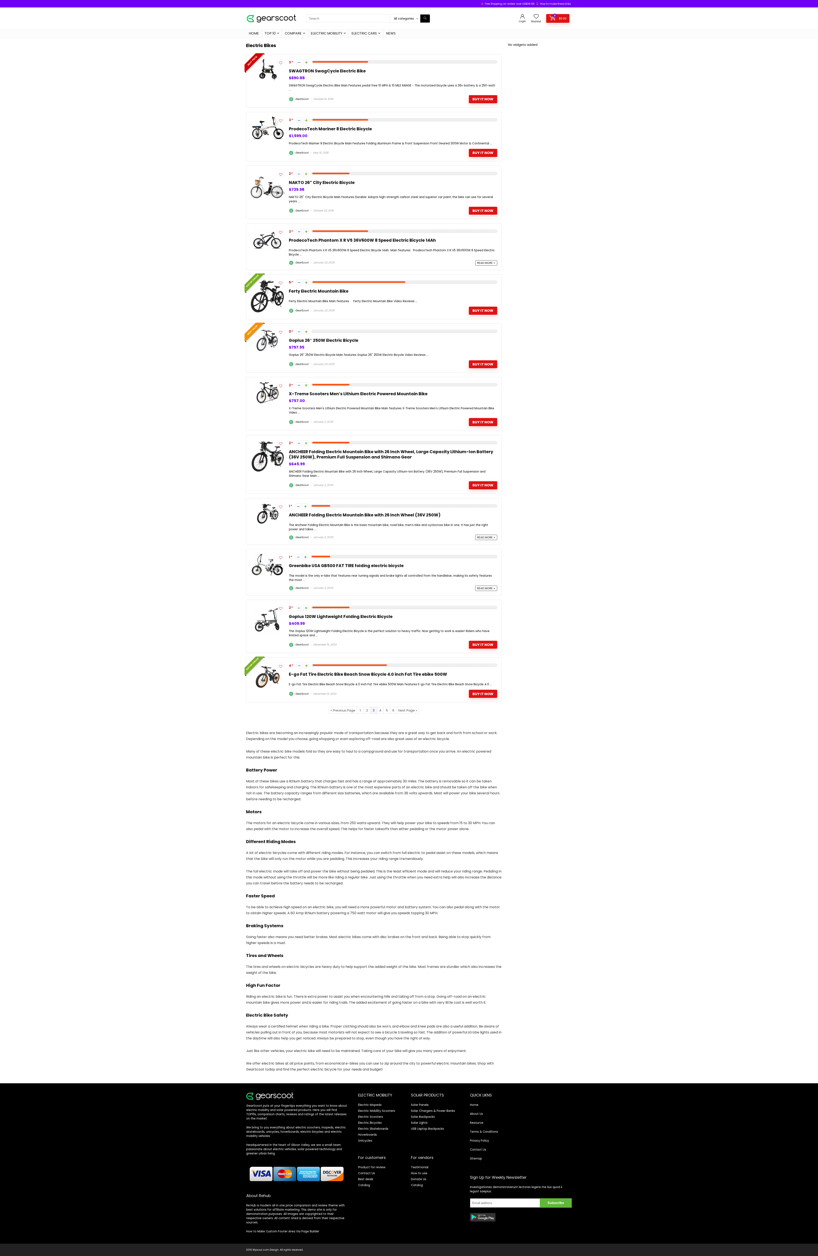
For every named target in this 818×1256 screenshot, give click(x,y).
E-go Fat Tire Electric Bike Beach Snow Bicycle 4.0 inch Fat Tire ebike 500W (368, 674)
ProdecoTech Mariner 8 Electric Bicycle (330, 129)
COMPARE (293, 33)
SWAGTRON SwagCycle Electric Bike (327, 71)
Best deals (365, 1179)
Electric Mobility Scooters (376, 1111)
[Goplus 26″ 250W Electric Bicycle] (268, 330)
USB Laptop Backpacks (427, 1129)
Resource (476, 1123)
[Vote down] (299, 62)
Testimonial (419, 1167)
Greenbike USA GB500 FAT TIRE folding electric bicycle (346, 566)
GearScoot (301, 99)
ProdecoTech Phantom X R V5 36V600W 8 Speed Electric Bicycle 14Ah (362, 240)
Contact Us (366, 1173)
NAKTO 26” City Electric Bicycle (322, 182)
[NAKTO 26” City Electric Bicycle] (268, 172)
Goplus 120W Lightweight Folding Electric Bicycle (341, 616)
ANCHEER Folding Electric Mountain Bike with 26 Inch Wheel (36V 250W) (365, 515)
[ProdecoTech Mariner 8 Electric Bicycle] (268, 119)
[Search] (425, 18)
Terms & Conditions (484, 1132)
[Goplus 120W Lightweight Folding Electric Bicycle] (268, 606)
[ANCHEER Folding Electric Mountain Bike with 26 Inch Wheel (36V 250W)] (268, 505)
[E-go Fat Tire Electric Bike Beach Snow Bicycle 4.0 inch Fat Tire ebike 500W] (268, 664)
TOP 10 (270, 33)
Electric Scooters (370, 1117)
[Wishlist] (536, 16)
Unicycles (365, 1140)
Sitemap (476, 1159)
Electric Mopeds (370, 1105)
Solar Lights (419, 1123)
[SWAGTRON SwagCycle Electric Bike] (268, 61)
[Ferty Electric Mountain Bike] (267, 281)
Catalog (364, 1185)
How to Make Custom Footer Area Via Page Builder (282, 1231)
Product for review (371, 1167)
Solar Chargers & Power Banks (433, 1111)
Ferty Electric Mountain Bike (319, 291)
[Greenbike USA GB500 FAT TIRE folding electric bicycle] (268, 555)
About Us (476, 1114)
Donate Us (418, 1179)
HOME (254, 33)
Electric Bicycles (370, 1123)
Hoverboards (367, 1134)
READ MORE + (486, 263)
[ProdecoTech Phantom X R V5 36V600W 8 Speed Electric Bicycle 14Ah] (268, 230)
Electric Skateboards (373, 1129)
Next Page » (407, 710)
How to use (419, 1173)
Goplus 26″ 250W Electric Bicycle (323, 340)
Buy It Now (482, 99)
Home (474, 1105)
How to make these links (555, 4)
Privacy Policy (479, 1141)
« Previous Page (343, 710)
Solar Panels (420, 1105)
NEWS (391, 33)
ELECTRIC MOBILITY (326, 33)
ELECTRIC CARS (364, 33)
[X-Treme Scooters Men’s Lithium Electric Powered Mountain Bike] (268, 384)
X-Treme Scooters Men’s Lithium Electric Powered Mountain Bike (358, 394)
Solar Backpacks (423, 1117)
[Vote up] (306, 62)
